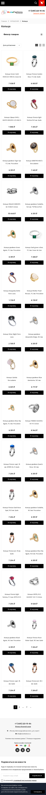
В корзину (12, 89)
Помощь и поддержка (34, 738)
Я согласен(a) (20, 780)
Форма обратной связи (23, 726)
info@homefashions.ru (24, 734)
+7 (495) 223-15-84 (36, 11)
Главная (4, 21)
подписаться (37, 776)
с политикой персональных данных (25, 780)
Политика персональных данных (15, 738)
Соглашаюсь (38, 792)
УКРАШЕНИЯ (14, 21)
